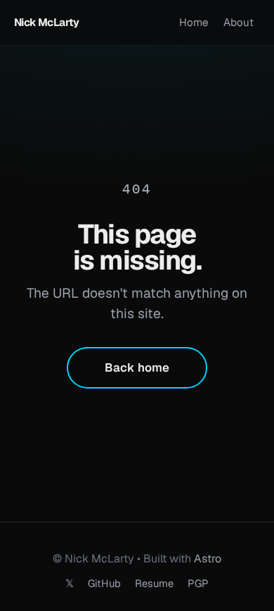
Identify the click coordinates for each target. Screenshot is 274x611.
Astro (207, 558)
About (238, 22)
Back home (137, 367)
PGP (198, 583)
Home (194, 22)
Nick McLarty (46, 22)
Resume (154, 583)
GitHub (104, 583)
